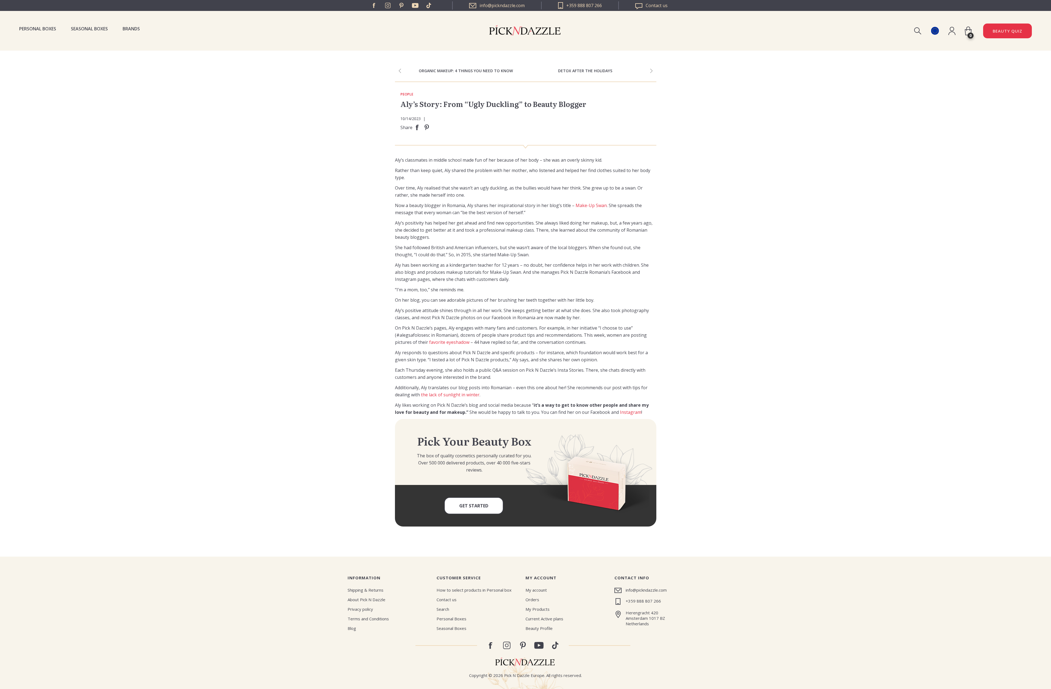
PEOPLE (406, 94)
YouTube (415, 5)
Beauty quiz (1007, 31)
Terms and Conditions (368, 618)
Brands (131, 29)
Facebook (374, 5)
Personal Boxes (37, 29)
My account (536, 590)
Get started (473, 506)
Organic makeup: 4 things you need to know (466, 70)
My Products (538, 609)
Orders (532, 599)
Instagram (388, 5)
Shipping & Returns (365, 590)
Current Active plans (544, 618)
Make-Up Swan (591, 205)
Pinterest (401, 5)
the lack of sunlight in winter (450, 395)
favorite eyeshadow (449, 342)
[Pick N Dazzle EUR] (935, 31)
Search (443, 609)
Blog (352, 628)
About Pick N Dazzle (366, 599)
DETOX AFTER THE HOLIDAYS (585, 70)
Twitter (429, 5)
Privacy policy (360, 609)
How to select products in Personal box (474, 590)
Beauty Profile (539, 628)
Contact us (447, 599)
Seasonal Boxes (89, 29)
